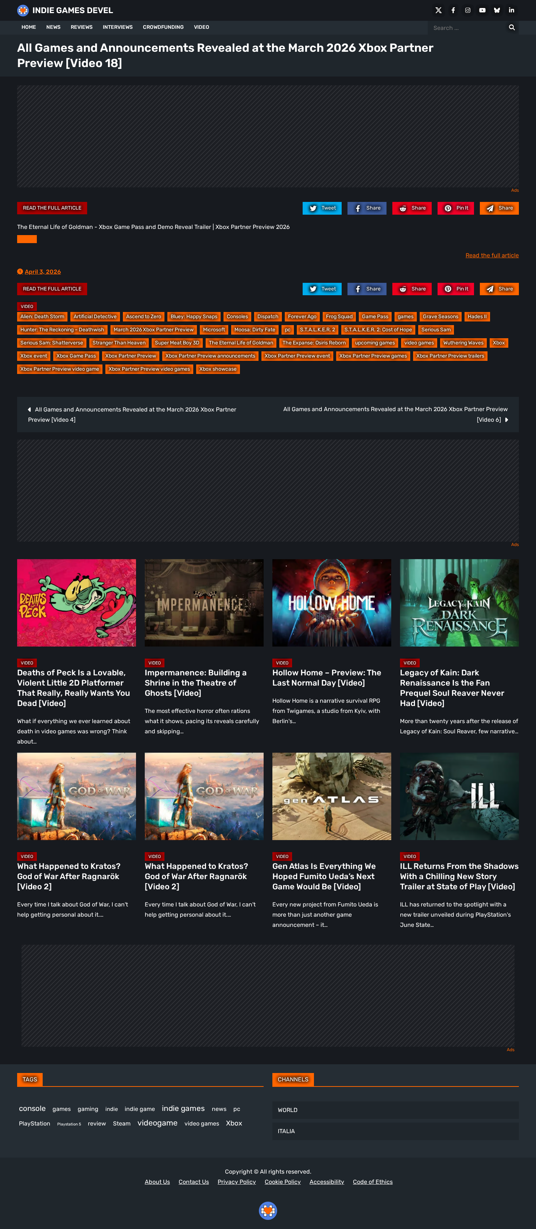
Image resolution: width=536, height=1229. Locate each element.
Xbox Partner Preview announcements (210, 356)
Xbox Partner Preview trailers (450, 356)
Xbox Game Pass (76, 356)
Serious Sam (436, 330)
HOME (29, 27)
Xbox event (33, 356)
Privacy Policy (237, 1181)
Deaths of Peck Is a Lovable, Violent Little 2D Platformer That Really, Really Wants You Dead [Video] (73, 688)
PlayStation (34, 1123)
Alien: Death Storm (42, 316)
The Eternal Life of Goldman (241, 343)
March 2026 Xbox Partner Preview (154, 330)
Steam (122, 1123)
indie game (140, 1108)
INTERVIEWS (118, 27)
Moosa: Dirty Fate (254, 330)
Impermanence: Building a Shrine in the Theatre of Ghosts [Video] (196, 683)
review (97, 1123)
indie (111, 1109)
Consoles (237, 316)
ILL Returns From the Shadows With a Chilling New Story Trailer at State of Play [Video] (459, 876)
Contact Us (194, 1181)
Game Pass (375, 316)
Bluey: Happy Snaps (194, 316)
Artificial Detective (95, 316)
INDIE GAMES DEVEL (72, 10)
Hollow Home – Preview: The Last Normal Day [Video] (326, 678)
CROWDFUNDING (163, 27)
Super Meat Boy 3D (177, 343)
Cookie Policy (283, 1181)
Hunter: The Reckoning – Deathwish (62, 330)
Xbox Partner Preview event (297, 356)
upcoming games (375, 343)
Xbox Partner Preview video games (149, 369)
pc (288, 330)
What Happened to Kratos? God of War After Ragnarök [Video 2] (68, 876)
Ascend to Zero (143, 316)
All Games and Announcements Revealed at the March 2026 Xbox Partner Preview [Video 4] (132, 414)
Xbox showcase (218, 369)
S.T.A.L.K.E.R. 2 (317, 330)
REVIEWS (82, 27)
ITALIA (286, 1131)
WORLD (288, 1110)
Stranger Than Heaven (119, 343)
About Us (157, 1181)
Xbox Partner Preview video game (59, 369)
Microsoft (214, 330)
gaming (88, 1108)
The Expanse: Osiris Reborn (314, 343)
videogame (157, 1122)
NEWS (53, 27)
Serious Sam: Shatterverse (51, 343)
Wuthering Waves (463, 343)
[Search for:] (512, 28)
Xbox (499, 343)
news (219, 1108)
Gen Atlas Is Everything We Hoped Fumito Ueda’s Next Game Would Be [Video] (324, 876)
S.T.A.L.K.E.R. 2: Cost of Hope (378, 330)
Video (27, 306)
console (32, 1108)
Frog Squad (339, 316)
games (405, 316)
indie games (183, 1108)
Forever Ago (302, 316)
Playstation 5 (69, 1124)
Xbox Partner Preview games (373, 356)
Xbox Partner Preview (130, 356)
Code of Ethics (373, 1181)
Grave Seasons (440, 316)
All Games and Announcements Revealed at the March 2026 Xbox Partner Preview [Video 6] (395, 414)
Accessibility (327, 1181)
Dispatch (268, 316)
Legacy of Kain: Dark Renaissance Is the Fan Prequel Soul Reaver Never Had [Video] (452, 688)
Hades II (477, 316)
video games (419, 343)
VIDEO (201, 27)
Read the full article (52, 208)
